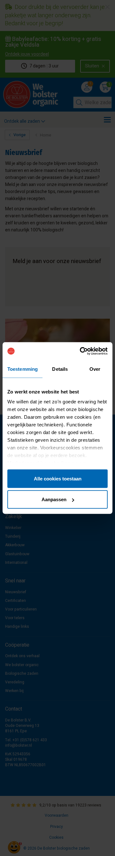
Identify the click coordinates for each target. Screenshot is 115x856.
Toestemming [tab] (22, 368)
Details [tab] (60, 368)
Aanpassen (54, 499)
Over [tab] (94, 368)
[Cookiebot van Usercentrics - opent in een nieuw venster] (81, 351)
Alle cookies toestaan (57, 478)
